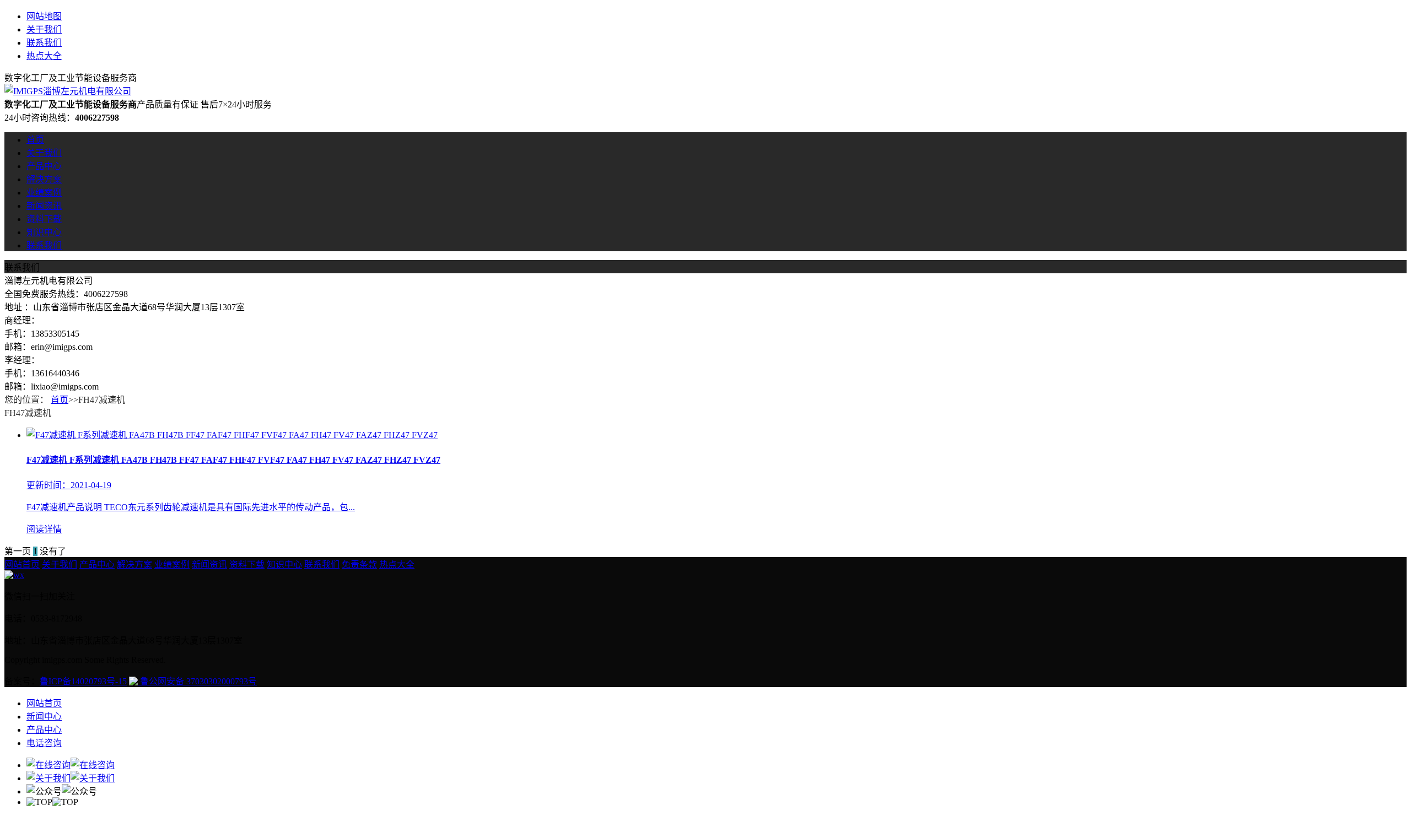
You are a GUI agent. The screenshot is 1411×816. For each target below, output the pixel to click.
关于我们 (44, 29)
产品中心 (44, 166)
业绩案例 (44, 192)
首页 (35, 139)
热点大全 (44, 56)
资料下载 (44, 219)
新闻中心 (44, 716)
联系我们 (44, 42)
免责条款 (359, 564)
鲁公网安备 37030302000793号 (197, 681)
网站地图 (44, 16)
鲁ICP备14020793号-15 (83, 681)
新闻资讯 (44, 205)
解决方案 (44, 179)
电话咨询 (44, 743)
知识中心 (44, 232)
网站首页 (22, 564)
